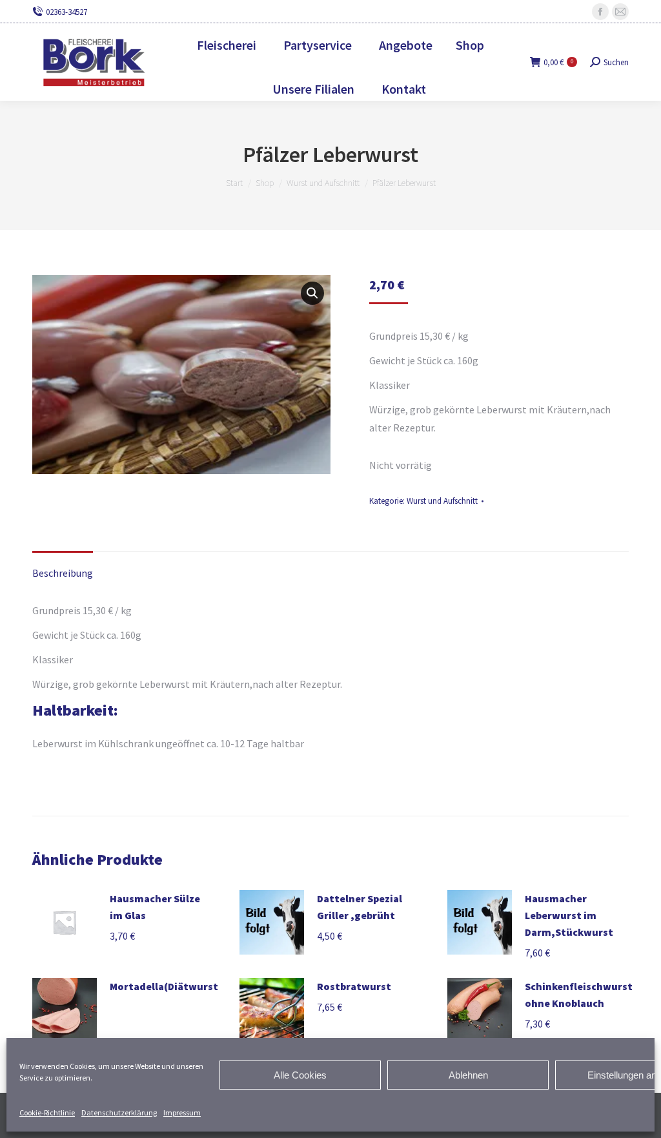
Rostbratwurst (354, 986)
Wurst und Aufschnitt (442, 500)
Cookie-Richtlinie (47, 1112)
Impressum (182, 1112)
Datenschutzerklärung (119, 1112)
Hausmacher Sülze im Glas (155, 907)
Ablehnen (468, 1075)
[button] (312, 293)
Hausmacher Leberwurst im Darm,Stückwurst (569, 915)
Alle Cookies (300, 1075)
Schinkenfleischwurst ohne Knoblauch (579, 994)
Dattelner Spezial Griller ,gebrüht (359, 907)
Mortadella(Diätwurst (164, 986)
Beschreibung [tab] (62, 572)
